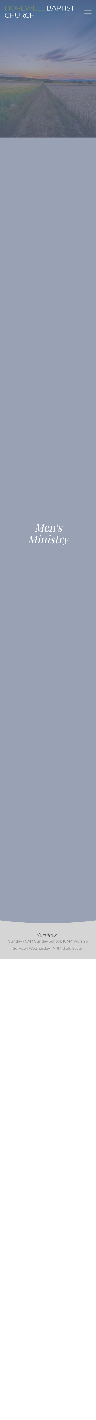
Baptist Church (39, 11)
